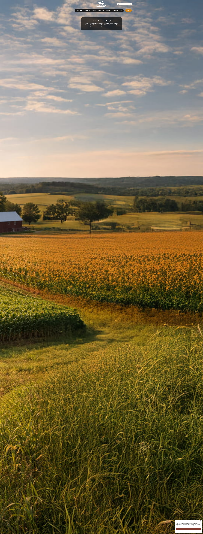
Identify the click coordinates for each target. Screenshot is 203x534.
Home (78, 10)
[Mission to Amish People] (101, 4)
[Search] (130, 4)
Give (128, 10)
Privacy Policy (188, 531)
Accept (188, 529)
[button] (200, 521)
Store (121, 10)
